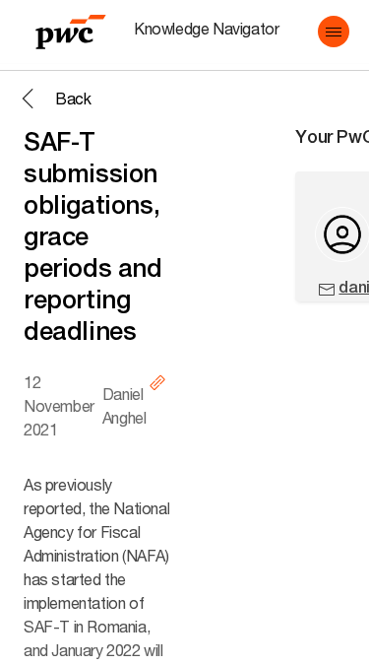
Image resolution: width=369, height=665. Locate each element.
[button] (333, 31)
